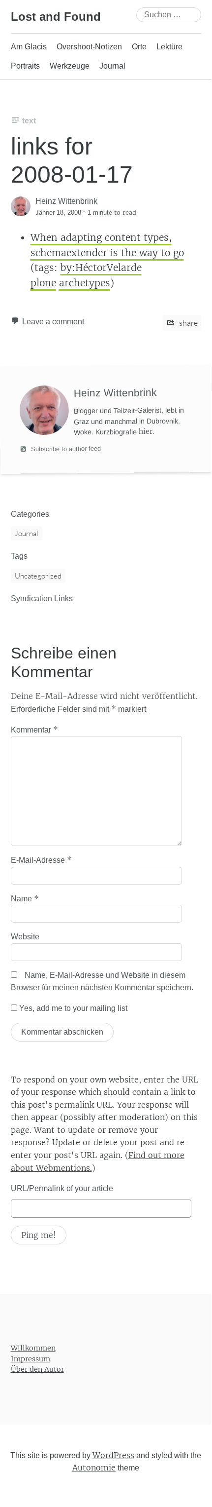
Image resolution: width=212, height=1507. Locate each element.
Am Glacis (29, 46)
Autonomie (94, 1467)
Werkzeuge (70, 66)
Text (29, 120)
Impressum (30, 1358)
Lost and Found (56, 16)
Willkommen (33, 1348)
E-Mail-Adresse (41, 860)
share (188, 323)
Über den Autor (37, 1369)
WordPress (113, 1455)
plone (43, 283)
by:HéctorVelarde (101, 267)
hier (145, 431)
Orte (139, 46)
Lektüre (169, 46)
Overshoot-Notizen (89, 46)
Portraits (25, 66)
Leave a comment (53, 321)
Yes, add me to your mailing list (72, 1008)
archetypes (84, 283)
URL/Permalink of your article (62, 1188)
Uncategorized (38, 575)
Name (25, 898)
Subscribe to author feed (64, 449)
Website (25, 936)
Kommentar (34, 729)
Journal (112, 66)
